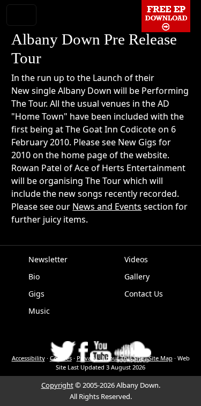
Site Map (160, 358)
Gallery (137, 276)
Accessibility (28, 358)
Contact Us (143, 294)
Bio (34, 276)
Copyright (57, 385)
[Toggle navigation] (21, 15)
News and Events (107, 206)
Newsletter (48, 259)
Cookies (61, 358)
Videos (136, 259)
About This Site (123, 358)
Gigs (36, 294)
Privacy (87, 358)
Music (39, 311)
